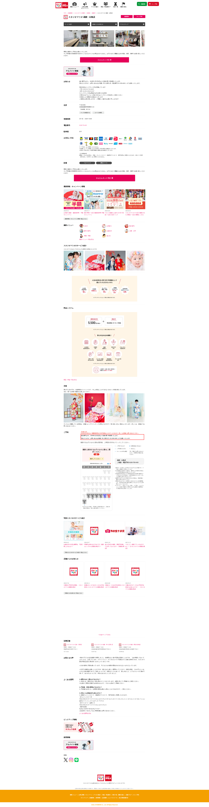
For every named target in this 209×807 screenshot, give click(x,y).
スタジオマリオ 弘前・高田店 (74, 644)
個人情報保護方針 (123, 797)
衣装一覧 (114, 795)
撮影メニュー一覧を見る (86, 239)
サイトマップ (84, 797)
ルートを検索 (98, 112)
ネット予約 (154, 4)
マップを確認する (85, 112)
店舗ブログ (129, 795)
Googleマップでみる (104, 634)
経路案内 (126, 16)
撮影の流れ (121, 795)
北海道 (88, 13)
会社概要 (104, 797)
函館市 (93, 13)
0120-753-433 (83, 125)
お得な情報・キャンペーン (85, 795)
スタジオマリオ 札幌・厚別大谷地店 (131, 644)
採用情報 (98, 797)
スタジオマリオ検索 (79, 13)
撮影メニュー (73, 795)
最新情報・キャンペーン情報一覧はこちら (76, 218)
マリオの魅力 (97, 795)
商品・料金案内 (106, 795)
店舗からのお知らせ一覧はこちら (73, 593)
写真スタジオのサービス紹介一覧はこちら (76, 552)
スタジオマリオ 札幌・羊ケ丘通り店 (103, 644)
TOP (65, 13)
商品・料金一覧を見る (70, 379)
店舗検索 (143, 4)
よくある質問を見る (85, 713)
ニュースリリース (112, 797)
